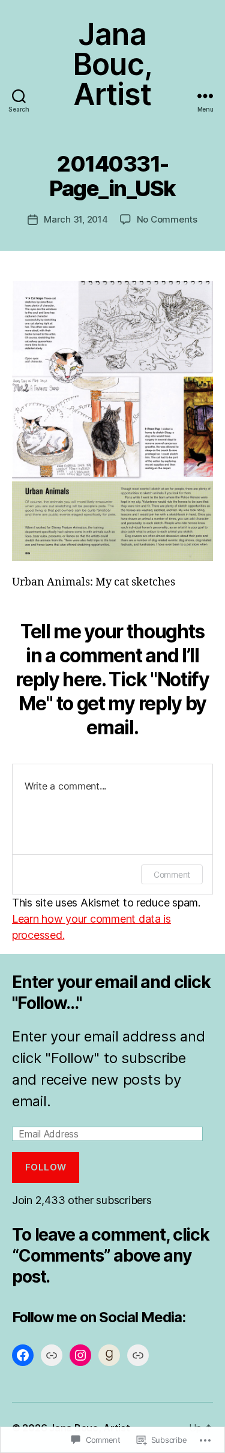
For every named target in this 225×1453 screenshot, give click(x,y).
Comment (172, 874)
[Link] (51, 1355)
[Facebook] (23, 1355)
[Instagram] (80, 1355)
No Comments (167, 219)
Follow (46, 1167)
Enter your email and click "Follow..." (111, 992)
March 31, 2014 (75, 219)
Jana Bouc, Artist (112, 64)
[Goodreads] (109, 1355)
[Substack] (138, 1355)
